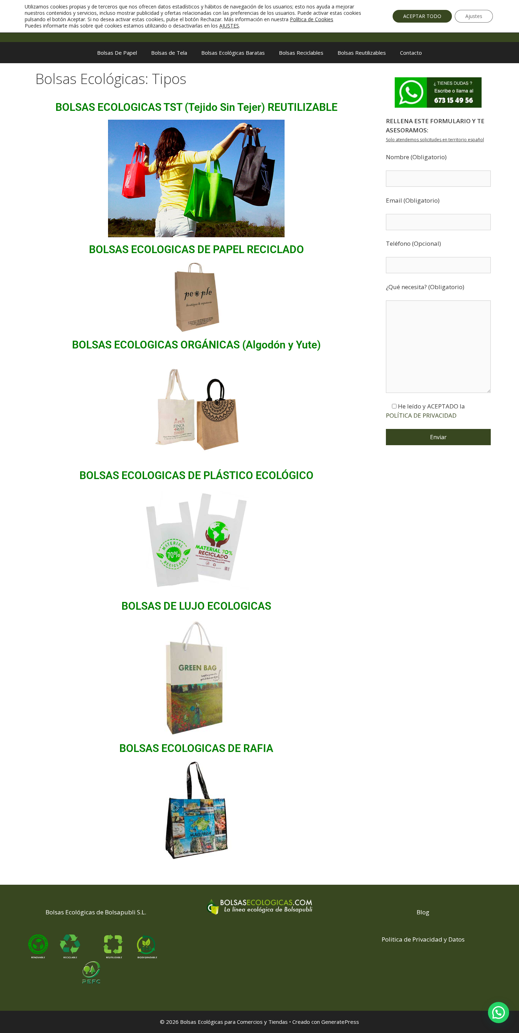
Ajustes (473, 16)
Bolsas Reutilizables (362, 52)
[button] (498, 1012)
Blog (423, 912)
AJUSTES (229, 26)
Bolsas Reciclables (301, 52)
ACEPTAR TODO (422, 16)
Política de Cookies (311, 19)
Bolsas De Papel (117, 52)
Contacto (411, 52)
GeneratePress (340, 1021)
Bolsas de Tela (169, 52)
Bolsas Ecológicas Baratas (233, 52)
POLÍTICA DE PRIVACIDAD (421, 415)
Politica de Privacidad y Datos (423, 939)
